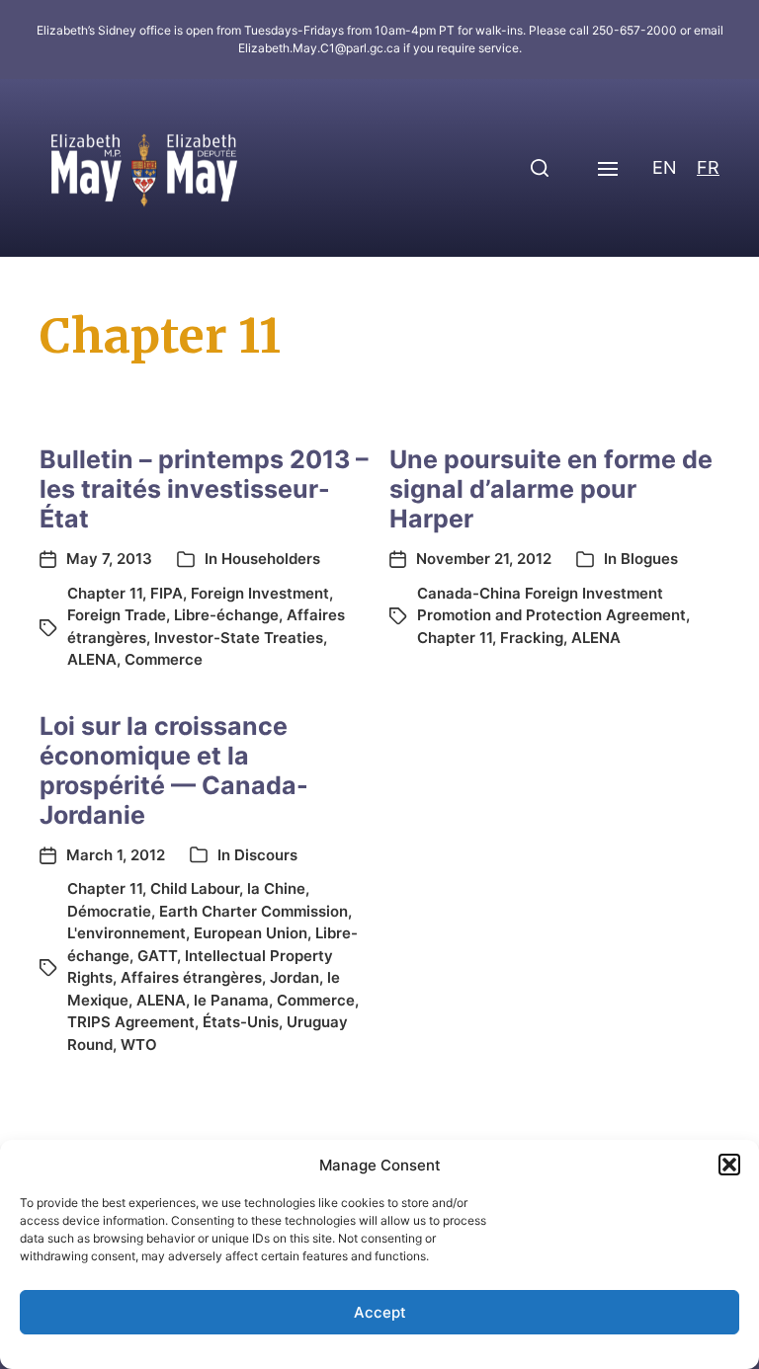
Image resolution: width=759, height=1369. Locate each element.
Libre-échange (226, 614)
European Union (250, 933)
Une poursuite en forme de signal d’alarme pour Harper (551, 488)
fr (708, 167)
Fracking (531, 637)
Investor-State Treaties (238, 637)
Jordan (294, 977)
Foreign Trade (116, 614)
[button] (729, 1164)
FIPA (166, 593)
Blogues (649, 558)
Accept (380, 1312)
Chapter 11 (104, 593)
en (664, 167)
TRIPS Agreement (131, 1021)
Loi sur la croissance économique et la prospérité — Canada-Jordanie (174, 770)
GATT (157, 955)
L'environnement (126, 933)
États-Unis (241, 1021)
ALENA (92, 659)
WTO (139, 1044)
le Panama (231, 1000)
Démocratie (109, 911)
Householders (270, 558)
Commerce (164, 659)
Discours (265, 855)
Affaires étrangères (191, 977)
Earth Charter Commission (253, 911)
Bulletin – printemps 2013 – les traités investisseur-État (204, 488)
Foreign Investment (260, 593)
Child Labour (194, 888)
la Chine (276, 888)
